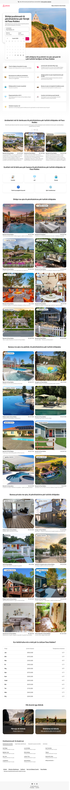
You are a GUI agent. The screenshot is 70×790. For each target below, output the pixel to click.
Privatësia (32, 787)
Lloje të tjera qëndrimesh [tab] (20, 744)
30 (23, 55)
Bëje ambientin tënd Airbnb (58, 5)
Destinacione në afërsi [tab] (8, 744)
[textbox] (11, 34)
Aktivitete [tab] (45, 744)
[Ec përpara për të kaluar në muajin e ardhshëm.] (23, 38)
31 (7, 58)
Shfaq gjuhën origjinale (46, 1)
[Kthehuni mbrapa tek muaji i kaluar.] (7, 38)
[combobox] (17, 30)
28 (17, 55)
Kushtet (37, 787)
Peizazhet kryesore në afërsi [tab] (34, 744)
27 (15, 55)
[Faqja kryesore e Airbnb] (6, 6)
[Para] (37, 130)
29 (20, 55)
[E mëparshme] (32, 130)
